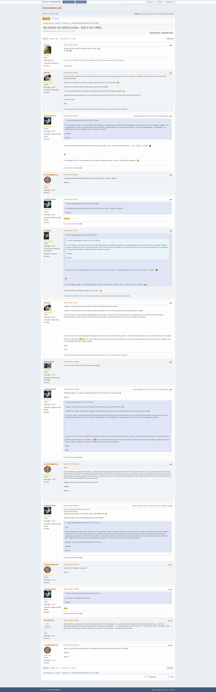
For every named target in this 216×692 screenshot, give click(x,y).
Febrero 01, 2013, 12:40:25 (71, 362)
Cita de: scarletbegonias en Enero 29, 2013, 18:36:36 (83, 120)
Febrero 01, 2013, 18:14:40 (71, 464)
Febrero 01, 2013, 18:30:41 (71, 505)
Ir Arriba (46, 668)
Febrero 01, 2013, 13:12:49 (71, 389)
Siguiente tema (167, 33)
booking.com (87, 518)
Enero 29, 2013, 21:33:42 (71, 199)
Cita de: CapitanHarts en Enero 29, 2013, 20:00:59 (82, 235)
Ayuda (154, 690)
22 (72, 39)
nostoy (47, 45)
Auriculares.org (146, 14)
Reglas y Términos (162, 690)
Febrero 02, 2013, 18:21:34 (71, 645)
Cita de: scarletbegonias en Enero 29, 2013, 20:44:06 (83, 203)
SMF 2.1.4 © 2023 (45, 689)
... (60, 39)
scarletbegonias (51, 174)
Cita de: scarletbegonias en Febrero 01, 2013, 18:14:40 (83, 523)
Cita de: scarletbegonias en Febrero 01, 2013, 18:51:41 (83, 593)
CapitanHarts (50, 116)
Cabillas (47, 230)
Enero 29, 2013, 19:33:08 (71, 72)
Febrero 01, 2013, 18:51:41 (71, 564)
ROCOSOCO (49, 620)
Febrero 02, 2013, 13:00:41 (71, 620)
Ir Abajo (45, 39)
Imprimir (170, 39)
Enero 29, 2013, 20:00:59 (71, 116)
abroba (47, 72)
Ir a (145, 677)
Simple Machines (55, 689)
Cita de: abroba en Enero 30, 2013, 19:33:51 (80, 402)
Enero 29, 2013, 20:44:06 (71, 174)
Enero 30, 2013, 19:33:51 (71, 302)
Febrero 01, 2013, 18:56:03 (71, 589)
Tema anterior (155, 33)
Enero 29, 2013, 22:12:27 (71, 230)
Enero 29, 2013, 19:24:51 (71, 45)
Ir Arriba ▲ (172, 690)
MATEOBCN (49, 362)
